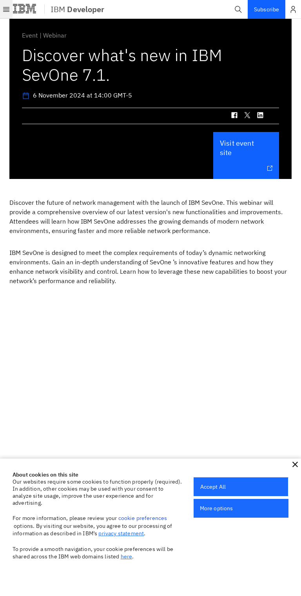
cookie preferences (142, 518)
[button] (238, 9)
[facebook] (234, 117)
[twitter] (247, 117)
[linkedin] (260, 117)
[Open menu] (6, 9)
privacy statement (121, 533)
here (126, 556)
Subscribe (266, 9)
